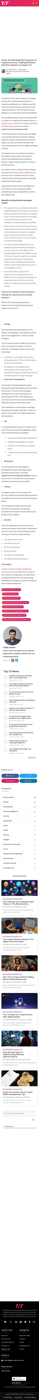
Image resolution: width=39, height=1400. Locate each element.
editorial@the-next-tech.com (14, 1360)
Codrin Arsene (12, 69)
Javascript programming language (14, 400)
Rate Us (25, 1383)
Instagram (10, 781)
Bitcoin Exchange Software (11, 598)
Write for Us (5, 1339)
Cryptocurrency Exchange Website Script (15, 611)
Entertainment (25, 1346)
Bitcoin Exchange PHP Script (11, 589)
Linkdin (29, 781)
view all (31, 758)
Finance (22, 1339)
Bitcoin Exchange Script (10, 594)
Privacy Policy (18, 1397)
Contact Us (5, 1346)
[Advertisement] (19, 33)
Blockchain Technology (13, 71)
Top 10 (22, 1349)
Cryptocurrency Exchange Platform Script (16, 602)
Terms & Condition (30, 1397)
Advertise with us (7, 1342)
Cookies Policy (8, 1397)
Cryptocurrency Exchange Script (13, 606)
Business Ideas (25, 1335)
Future (22, 1342)
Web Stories (5, 1371)
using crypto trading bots (23, 173)
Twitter (29, 776)
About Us (4, 1335)
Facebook (10, 776)
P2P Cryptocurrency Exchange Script (14, 615)
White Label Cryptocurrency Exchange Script (16, 619)
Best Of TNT (5, 1349)
